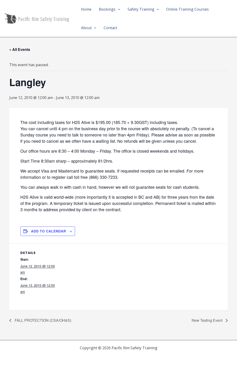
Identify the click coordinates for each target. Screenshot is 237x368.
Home (86, 9)
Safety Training (141, 9)
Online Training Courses (187, 9)
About (86, 27)
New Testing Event (207, 320)
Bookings (107, 9)
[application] (117, 9)
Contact (110, 27)
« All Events (19, 49)
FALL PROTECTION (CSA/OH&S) (42, 320)
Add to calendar (48, 231)
